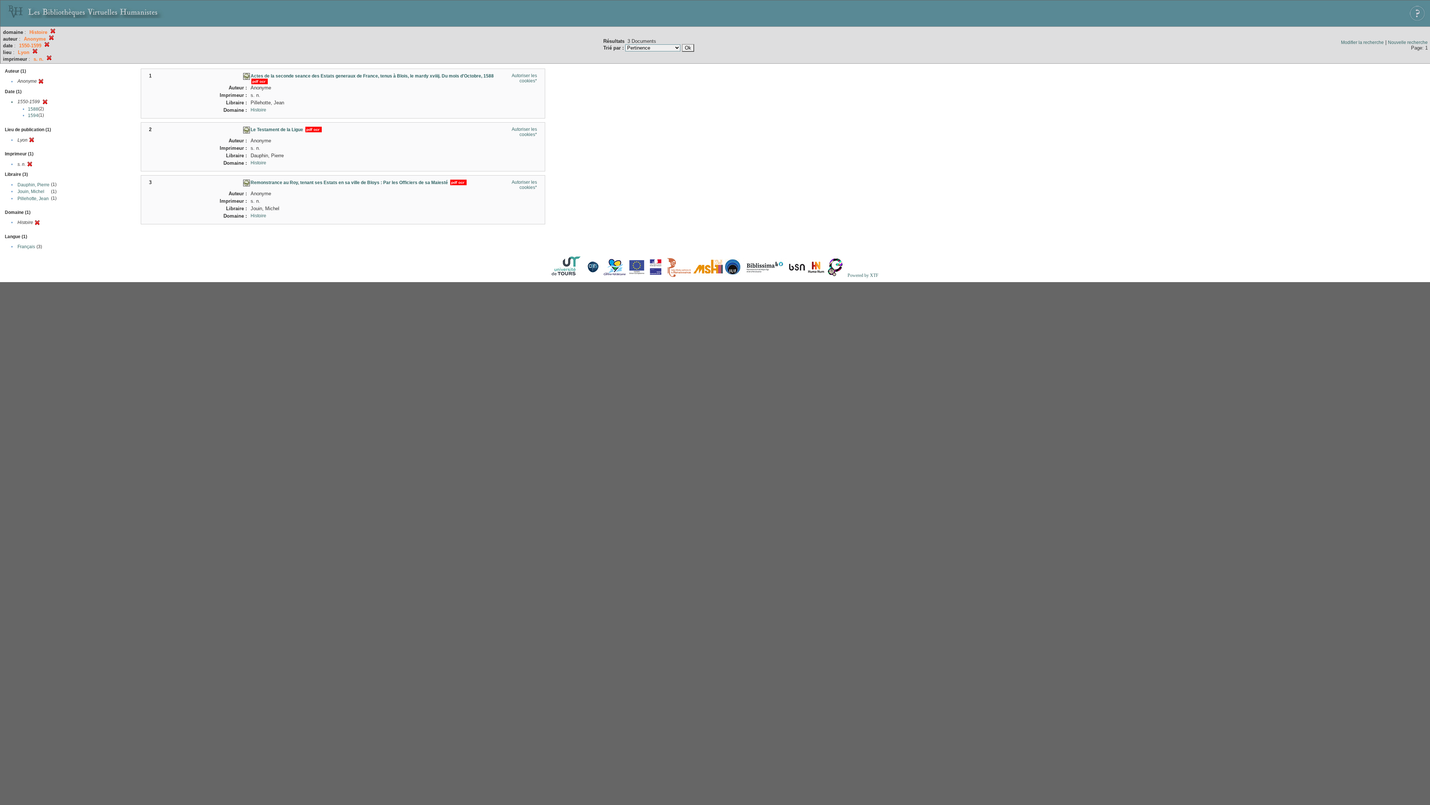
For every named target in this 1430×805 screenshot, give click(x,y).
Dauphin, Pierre (34, 184)
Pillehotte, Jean (33, 198)
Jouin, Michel (31, 191)
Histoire (258, 110)
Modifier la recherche (1362, 42)
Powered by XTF (863, 275)
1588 (33, 109)
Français (26, 246)
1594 (33, 115)
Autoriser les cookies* (524, 78)
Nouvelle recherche (1408, 42)
